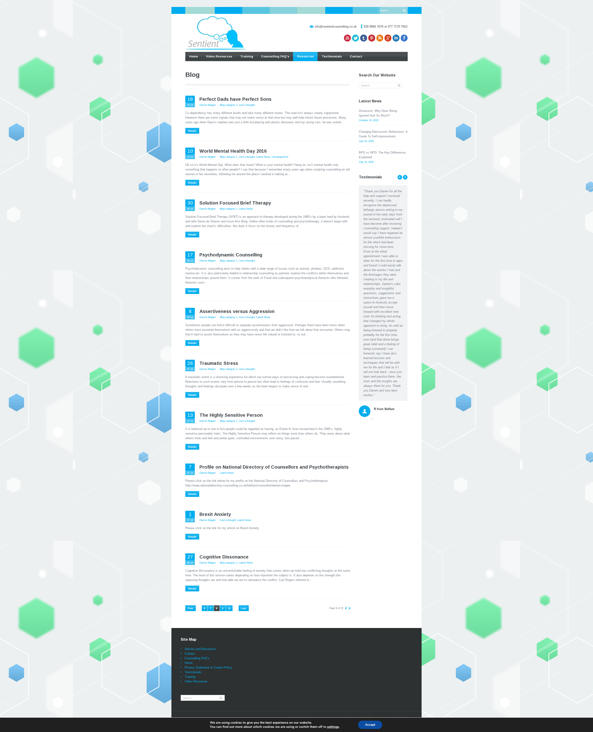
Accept (370, 725)
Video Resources (219, 56)
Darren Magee (207, 105)
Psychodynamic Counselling (230, 254)
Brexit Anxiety (215, 514)
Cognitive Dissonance (224, 556)
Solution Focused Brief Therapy (235, 202)
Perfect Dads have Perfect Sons (235, 99)
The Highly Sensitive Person (231, 415)
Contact (356, 56)
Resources (305, 56)
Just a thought (247, 105)
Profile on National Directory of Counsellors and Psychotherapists (274, 467)
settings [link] (333, 727)
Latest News (263, 156)
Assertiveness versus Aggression (236, 311)
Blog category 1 (228, 105)
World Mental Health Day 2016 (233, 151)
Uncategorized (280, 156)
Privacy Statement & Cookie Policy (208, 667)
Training (246, 56)
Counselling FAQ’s (275, 56)
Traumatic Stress (218, 363)
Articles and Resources (200, 649)
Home (193, 56)
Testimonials (332, 56)
